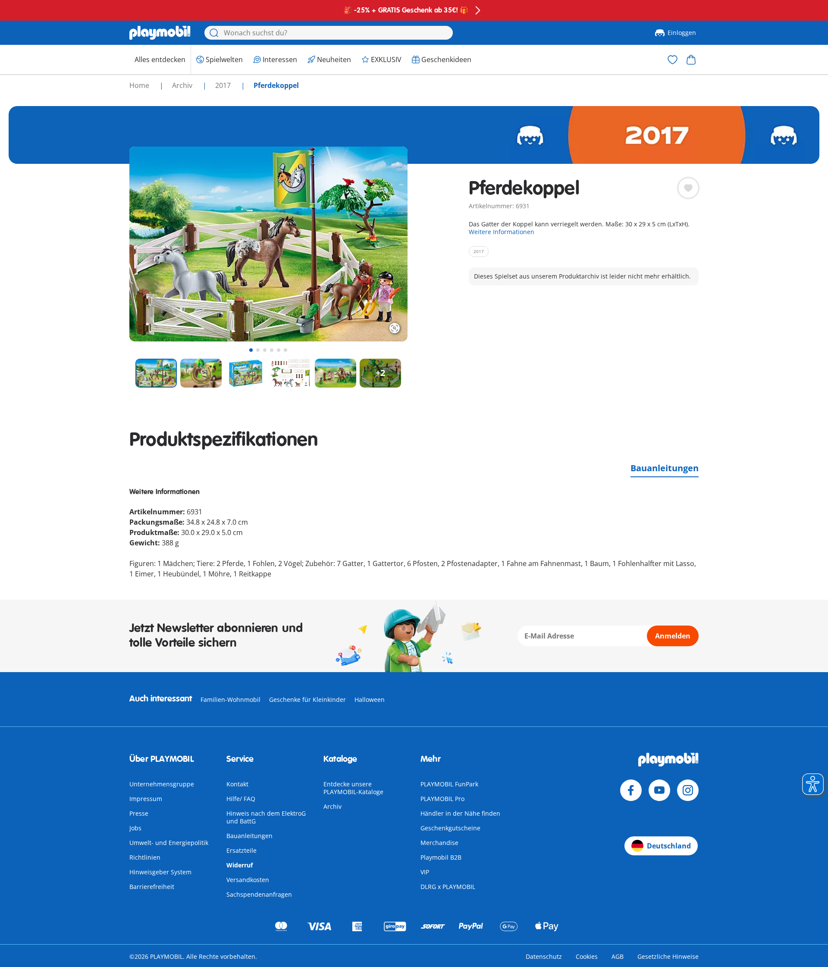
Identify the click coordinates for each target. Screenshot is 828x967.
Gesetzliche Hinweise (668, 956)
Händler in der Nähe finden (460, 813)
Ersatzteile (241, 850)
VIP (424, 872)
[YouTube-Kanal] (659, 790)
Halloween (369, 699)
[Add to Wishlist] (688, 188)
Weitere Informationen (501, 232)
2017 (223, 85)
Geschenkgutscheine (450, 828)
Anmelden (672, 636)
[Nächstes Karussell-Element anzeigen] (385, 244)
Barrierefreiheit (151, 887)
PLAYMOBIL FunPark (449, 784)
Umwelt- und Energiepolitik (168, 843)
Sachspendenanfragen (259, 894)
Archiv (332, 806)
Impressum (145, 799)
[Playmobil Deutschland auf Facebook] (631, 790)
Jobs (135, 828)
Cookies (587, 956)
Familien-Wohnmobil (230, 699)
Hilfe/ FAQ (240, 799)
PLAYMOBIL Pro (442, 799)
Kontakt (237, 784)
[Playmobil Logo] (160, 33)
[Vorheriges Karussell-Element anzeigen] (151, 244)
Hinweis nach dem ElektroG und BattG (266, 817)
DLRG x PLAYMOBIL (447, 887)
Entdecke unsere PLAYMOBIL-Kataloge (353, 788)
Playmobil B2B (440, 857)
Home (140, 85)
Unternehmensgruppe (161, 784)
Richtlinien (144, 857)
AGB (618, 956)
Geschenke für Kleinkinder (307, 699)
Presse (138, 813)
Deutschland (669, 846)
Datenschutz (544, 956)
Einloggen (682, 32)
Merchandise (439, 843)
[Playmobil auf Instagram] (688, 790)
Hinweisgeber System (160, 872)
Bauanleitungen (664, 468)
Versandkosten (247, 880)
